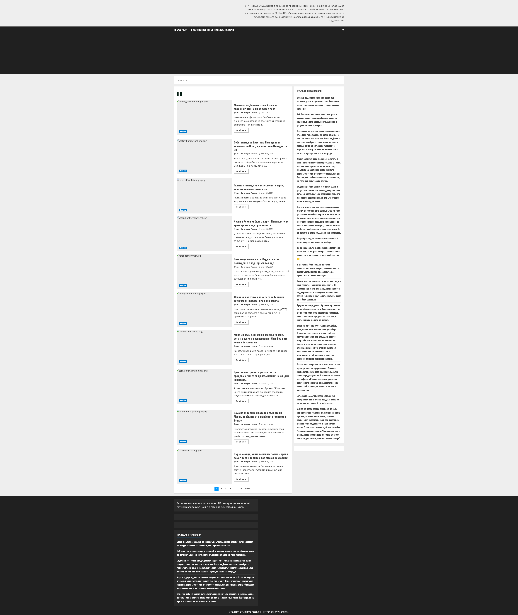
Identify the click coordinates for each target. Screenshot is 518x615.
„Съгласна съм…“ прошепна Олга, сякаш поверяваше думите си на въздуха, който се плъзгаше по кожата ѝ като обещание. (318, 399)
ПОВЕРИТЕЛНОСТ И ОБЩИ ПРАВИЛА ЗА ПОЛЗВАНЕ (212, 29)
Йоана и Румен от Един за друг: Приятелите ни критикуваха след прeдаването (204, 233)
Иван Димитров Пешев (246, 113)
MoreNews (269, 611)
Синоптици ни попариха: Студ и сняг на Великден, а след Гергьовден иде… (204, 271)
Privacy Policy (180, 29)
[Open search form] (343, 29)
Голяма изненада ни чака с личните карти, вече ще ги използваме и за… (204, 195)
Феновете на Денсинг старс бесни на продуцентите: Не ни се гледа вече (204, 117)
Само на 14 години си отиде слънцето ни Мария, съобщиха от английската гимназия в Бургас (204, 427)
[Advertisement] (259, 53)
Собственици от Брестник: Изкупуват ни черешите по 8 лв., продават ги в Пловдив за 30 (204, 156)
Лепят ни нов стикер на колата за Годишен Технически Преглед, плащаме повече (204, 309)
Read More (242, 131)
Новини (183, 131)
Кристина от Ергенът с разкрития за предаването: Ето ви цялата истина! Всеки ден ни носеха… (204, 386)
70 (240, 488)
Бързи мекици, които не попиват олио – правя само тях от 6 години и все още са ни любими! (204, 466)
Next (247, 488)
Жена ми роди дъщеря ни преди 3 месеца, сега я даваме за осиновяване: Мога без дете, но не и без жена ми (204, 347)
